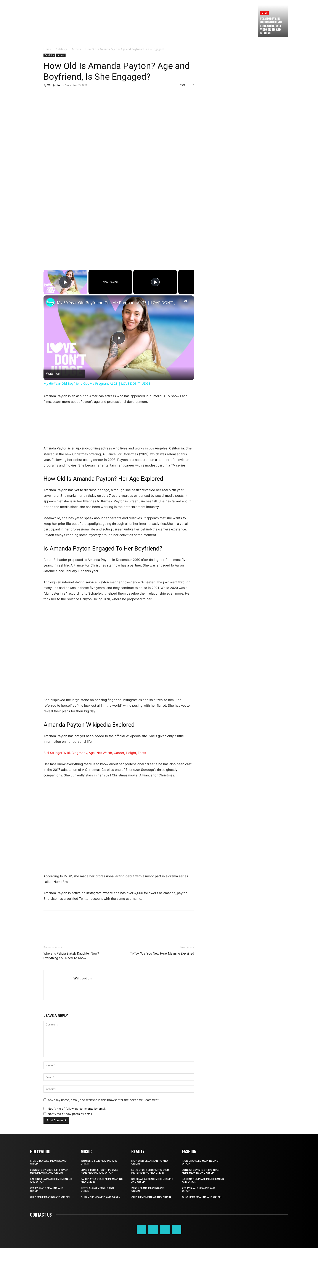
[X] (57, 95)
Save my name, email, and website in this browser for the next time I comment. (103, 1100)
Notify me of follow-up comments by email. (77, 1108)
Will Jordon (54, 85)
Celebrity (61, 49)
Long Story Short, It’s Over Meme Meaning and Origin (49, 1171)
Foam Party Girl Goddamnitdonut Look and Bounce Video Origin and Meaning (271, 25)
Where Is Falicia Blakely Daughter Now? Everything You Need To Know (71, 956)
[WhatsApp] (77, 95)
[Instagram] (153, 1229)
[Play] (155, 282)
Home (47, 49)
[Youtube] (176, 1229)
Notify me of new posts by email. (70, 1113)
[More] (87, 95)
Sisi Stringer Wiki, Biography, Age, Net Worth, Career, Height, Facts (94, 753)
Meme (264, 13)
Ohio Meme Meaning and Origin (50, 1197)
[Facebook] (47, 95)
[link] (50, 302)
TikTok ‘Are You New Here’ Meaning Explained (162, 953)
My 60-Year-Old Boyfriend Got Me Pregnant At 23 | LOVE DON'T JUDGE (118, 302)
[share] (185, 301)
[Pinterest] (67, 95)
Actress (76, 49)
